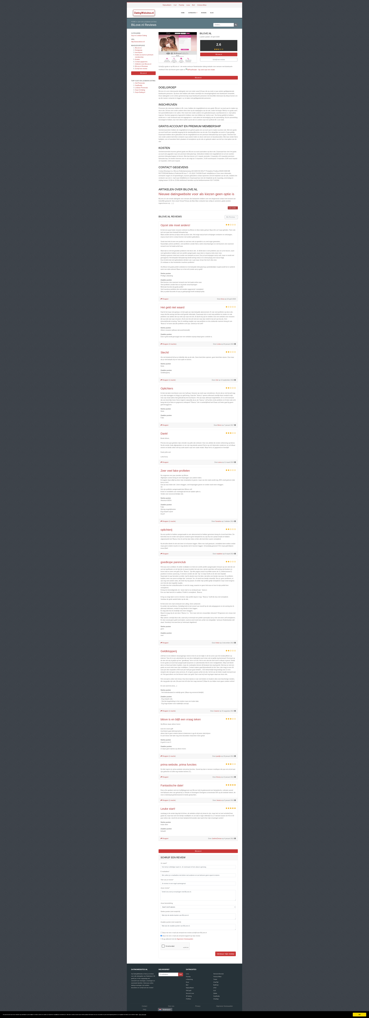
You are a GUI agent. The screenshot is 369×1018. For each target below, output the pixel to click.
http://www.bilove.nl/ (138, 42)
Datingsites (192, 12)
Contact (144, 1006)
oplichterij (166, 529)
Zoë (217, 380)
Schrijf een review (141, 68)
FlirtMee (188, 999)
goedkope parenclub (173, 562)
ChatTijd (215, 982)
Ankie (217, 643)
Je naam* (164, 863)
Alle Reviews (230, 217)
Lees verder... (233, 208)
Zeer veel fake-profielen (175, 470)
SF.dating (189, 996)
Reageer (165, 299)
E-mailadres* (165, 871)
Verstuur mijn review (225, 954)
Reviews (203, 12)
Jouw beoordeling (167, 903)
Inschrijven (138, 52)
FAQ (144, 1009)
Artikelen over (143, 64)
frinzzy (218, 777)
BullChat (215, 985)
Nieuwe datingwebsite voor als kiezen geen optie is (196, 194)
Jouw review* (165, 888)
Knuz (187, 982)
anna (220, 462)
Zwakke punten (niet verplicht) (171, 922)
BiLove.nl (138, 48)
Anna (222, 299)
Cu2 (175, 5)
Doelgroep (138, 50)
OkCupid (188, 990)
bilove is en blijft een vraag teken (181, 719)
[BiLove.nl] (178, 48)
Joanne (216, 711)
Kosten (137, 59)
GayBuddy (138, 85)
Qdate (215, 993)
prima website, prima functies (179, 764)
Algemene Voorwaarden (185, 939)
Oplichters (167, 388)
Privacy (197, 1006)
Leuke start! (168, 808)
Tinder (215, 979)
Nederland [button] (166, 1009)
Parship (181, 5)
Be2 (193, 5)
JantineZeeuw (217, 838)
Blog (212, 12)
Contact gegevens (141, 62)
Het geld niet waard (172, 307)
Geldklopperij (169, 651)
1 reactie (172, 380)
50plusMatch (167, 5)
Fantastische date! (172, 785)
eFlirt (214, 987)
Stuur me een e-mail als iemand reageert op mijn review (181, 936)
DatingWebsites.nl (144, 12)
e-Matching (189, 979)
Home (182, 12)
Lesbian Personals (141, 87)
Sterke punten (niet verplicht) (170, 911)
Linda (219, 344)
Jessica (219, 800)
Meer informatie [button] (142, 1014)
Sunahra (218, 521)
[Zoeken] (236, 25)
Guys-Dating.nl (140, 92)
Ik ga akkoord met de (177, 939)
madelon (219, 554)
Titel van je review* (167, 880)
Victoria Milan (202, 5)
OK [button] (360, 1014)
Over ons (171, 1006)
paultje (218, 756)
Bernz (220, 425)
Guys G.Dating (140, 90)
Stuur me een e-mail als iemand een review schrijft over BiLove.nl (184, 932)
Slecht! (165, 352)
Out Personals (140, 83)
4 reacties (172, 344)
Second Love (190, 993)
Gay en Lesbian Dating (147, 22)
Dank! (164, 433)
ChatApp (216, 999)
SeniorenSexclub (218, 974)
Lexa (188, 5)
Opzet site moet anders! (175, 225)
